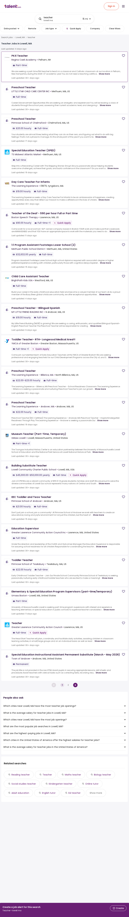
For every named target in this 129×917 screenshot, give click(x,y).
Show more (104, 73)
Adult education (20, 792)
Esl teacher (74, 792)
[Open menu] (123, 6)
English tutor (49, 792)
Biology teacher (102, 774)
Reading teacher (20, 774)
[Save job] (123, 55)
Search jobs (7, 37)
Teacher (47, 774)
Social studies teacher (23, 783)
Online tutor (91, 783)
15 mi (85, 18)
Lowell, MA (20, 37)
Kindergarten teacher (60, 783)
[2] (75, 685)
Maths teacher (73, 774)
